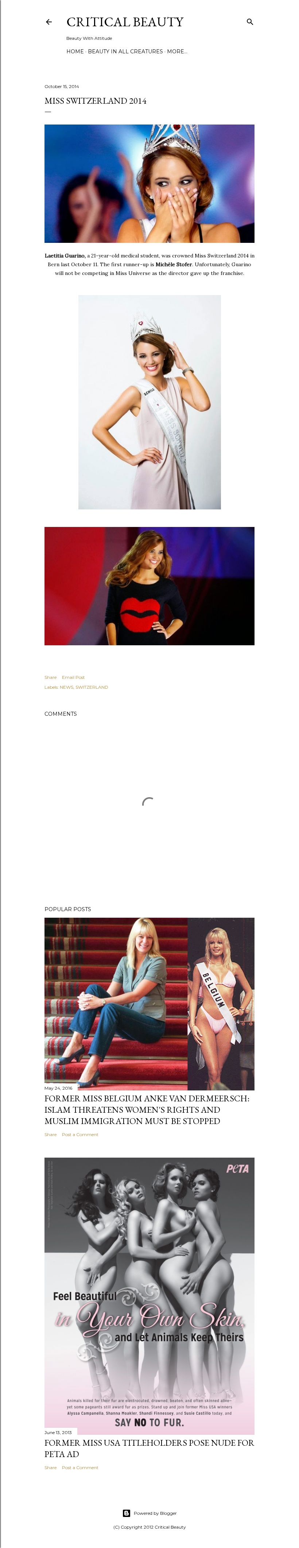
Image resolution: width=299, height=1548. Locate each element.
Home (75, 51)
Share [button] (50, 677)
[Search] (250, 20)
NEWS (66, 687)
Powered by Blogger (155, 1513)
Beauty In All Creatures (125, 51)
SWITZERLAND (91, 687)
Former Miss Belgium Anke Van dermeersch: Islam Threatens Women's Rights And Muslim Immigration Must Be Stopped (146, 1110)
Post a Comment (80, 1134)
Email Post (73, 677)
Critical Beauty (124, 21)
